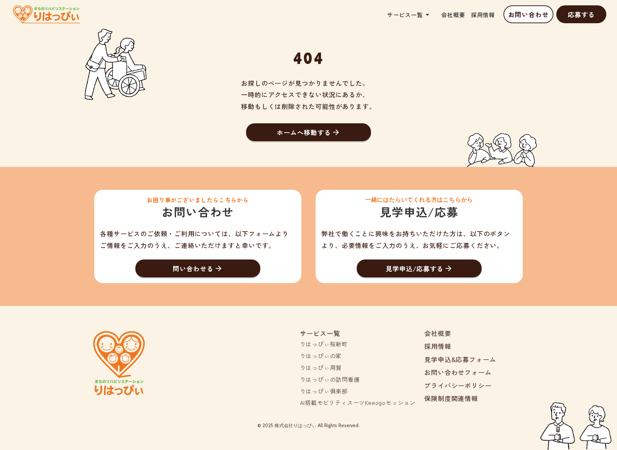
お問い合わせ (528, 14)
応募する (581, 14)
